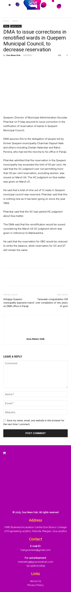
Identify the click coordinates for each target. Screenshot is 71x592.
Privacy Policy (35, 585)
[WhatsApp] (29, 62)
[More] (44, 62)
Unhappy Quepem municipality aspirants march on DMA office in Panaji (18, 303)
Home (6, 21)
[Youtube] (61, 502)
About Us (35, 581)
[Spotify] (30, 502)
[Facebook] (6, 62)
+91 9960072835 (35, 565)
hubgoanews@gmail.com (36, 550)
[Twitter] (14, 62)
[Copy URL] (37, 62)
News (15, 21)
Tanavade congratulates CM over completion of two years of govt (52, 303)
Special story (16, 26)
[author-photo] (35, 334)
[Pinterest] (21, 62)
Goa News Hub (13, 55)
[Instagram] (19, 502)
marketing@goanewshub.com (35, 561)
